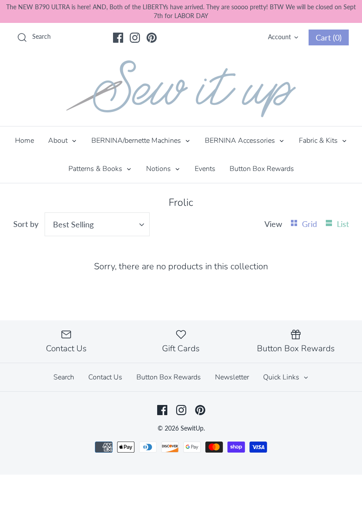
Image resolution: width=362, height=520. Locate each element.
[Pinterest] (152, 38)
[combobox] (97, 224)
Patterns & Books (96, 169)
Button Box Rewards (262, 169)
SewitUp (192, 428)
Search (63, 377)
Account (279, 37)
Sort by (25, 224)
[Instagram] (135, 38)
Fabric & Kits (319, 140)
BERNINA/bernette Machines (137, 140)
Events (205, 169)
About (58, 140)
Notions (159, 169)
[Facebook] (118, 38)
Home (24, 140)
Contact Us (105, 377)
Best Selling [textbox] (73, 224)
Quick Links (282, 377)
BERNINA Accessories (241, 140)
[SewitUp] (181, 88)
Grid (310, 224)
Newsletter (232, 377)
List (343, 224)
